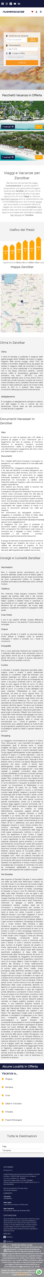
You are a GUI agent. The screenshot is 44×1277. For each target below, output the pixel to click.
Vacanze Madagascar (28, 1221)
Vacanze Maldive (9, 1219)
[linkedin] (19, 4)
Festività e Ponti (9, 1231)
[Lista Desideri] (32, 12)
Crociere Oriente (30, 1225)
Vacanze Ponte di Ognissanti (27, 1229)
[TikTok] (11, 4)
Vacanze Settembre (10, 1229)
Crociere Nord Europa (27, 1227)
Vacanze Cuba (34, 1219)
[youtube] (15, 4)
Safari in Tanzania (13, 1103)
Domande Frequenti (10, 1190)
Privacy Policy (23, 1188)
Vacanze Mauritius (10, 1223)
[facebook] (2, 4)
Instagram (9, 1241)
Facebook (9, 1237)
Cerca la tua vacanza (18, 36)
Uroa (7, 1095)
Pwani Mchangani (13, 1120)
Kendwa (9, 1087)
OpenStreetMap (26, 324)
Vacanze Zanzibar (22, 1219)
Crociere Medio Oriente (11, 1227)
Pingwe (8, 1079)
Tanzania (6, 1150)
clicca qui (5, 1272)
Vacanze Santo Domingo (12, 1221)
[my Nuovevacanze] (36, 12)
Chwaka (9, 1112)
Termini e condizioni (10, 1188)
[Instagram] (7, 4)
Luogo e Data (18, 53)
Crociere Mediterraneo (17, 1225)
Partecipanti (14, 45)
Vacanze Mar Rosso (23, 1223)
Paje (4, 1146)
